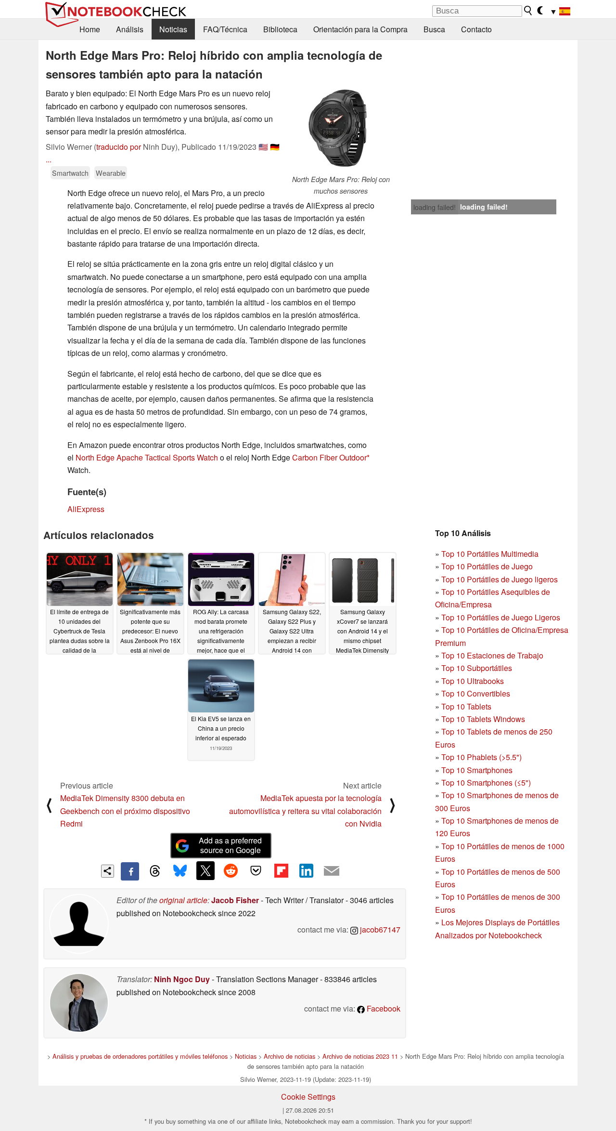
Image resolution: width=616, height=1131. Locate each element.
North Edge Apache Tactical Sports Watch (147, 457)
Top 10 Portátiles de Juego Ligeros (500, 617)
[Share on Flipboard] (281, 870)
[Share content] (107, 871)
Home (89, 29)
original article (183, 900)
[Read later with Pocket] (256, 870)
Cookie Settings (308, 1096)
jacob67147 (379, 929)
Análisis (129, 29)
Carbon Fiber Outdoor (329, 457)
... (48, 159)
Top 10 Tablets (466, 706)
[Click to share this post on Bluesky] (180, 871)
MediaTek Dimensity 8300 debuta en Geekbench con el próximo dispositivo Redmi (125, 810)
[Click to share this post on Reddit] (230, 870)
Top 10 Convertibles (475, 693)
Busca (434, 29)
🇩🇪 (275, 146)
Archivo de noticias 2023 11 (360, 1056)
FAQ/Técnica (225, 29)
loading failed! (434, 207)
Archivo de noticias (289, 1056)
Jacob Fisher (235, 900)
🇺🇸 (263, 146)
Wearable (111, 173)
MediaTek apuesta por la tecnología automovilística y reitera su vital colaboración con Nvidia (305, 810)
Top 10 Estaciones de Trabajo (492, 655)
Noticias (173, 29)
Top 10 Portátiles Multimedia (490, 553)
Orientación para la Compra (360, 29)
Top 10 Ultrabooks (472, 680)
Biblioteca (280, 29)
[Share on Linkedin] (306, 870)
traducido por (118, 146)
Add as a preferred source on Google (230, 845)
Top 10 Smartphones (477, 770)
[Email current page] (331, 871)
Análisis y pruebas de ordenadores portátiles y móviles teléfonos (140, 1056)
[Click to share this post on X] (205, 870)
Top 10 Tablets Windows (483, 718)
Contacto (476, 29)
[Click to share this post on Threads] (155, 871)
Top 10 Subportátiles (476, 667)
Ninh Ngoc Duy (182, 979)
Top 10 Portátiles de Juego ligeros (499, 579)
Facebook (382, 1008)
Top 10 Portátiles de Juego (487, 566)
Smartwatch (70, 173)
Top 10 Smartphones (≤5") (486, 782)
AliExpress (85, 508)
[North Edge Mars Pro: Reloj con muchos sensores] (340, 130)
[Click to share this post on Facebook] (130, 871)
